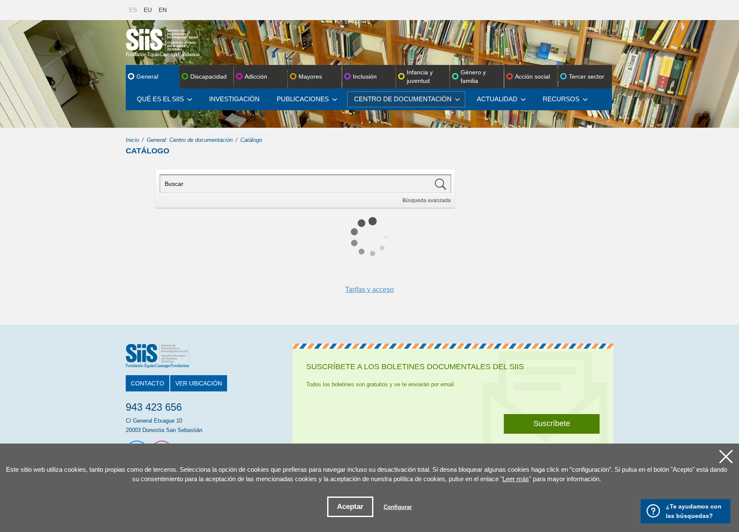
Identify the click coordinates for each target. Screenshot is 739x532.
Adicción (256, 76)
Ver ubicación (198, 383)
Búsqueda (426, 200)
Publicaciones (303, 99)
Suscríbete (551, 423)
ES (133, 9)
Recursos (561, 99)
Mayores (310, 76)
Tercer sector (586, 76)
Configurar (398, 507)
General (147, 76)
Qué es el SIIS (160, 99)
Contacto (147, 383)
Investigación (234, 99)
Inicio (132, 140)
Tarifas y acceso (369, 289)
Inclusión (365, 76)
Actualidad (497, 99)
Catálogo (251, 140)
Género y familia (473, 76)
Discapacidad (208, 76)
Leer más (516, 478)
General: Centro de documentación (190, 140)
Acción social (532, 76)
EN (163, 9)
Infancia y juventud (420, 76)
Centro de (403, 99)
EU (148, 9)
